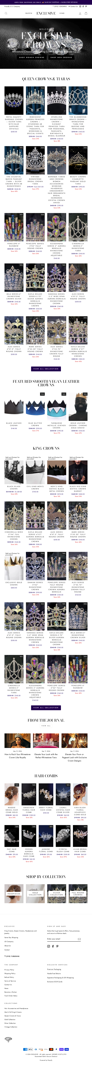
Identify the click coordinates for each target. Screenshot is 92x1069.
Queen (28, 13)
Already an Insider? (46, 543)
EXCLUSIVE (46, 13)
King (62, 13)
